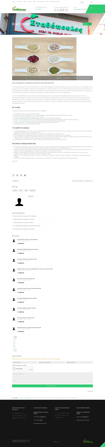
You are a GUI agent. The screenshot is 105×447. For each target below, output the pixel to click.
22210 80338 (37, 420)
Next (16, 349)
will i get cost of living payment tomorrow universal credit (37, 269)
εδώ (16, 161)
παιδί (26, 190)
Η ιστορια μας (19, 1)
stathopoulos (67, 78)
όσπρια (15, 190)
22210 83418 (38, 9)
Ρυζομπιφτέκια (18, 119)
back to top (90, 391)
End (15, 351)
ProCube (28, 441)
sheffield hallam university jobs (30, 249)
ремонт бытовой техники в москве (31, 288)
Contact (29, 1)
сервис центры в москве (29, 308)
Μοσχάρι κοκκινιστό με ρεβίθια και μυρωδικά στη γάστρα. (29, 116)
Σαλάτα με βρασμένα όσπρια (21, 122)
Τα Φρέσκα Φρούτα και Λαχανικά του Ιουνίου (23, 219)
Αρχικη (13, 1)
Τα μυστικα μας (40, 1)
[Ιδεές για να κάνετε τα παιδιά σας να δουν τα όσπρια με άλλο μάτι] (44, 58)
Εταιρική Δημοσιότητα (55, 1)
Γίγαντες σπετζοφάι (19, 121)
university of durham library (29, 259)
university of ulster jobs (28, 278)
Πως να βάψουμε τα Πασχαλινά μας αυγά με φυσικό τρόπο (26, 225)
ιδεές (21, 190)
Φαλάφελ (16, 118)
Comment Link (21, 243)
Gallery (25, 1)
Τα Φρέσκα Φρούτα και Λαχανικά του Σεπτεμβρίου (24, 216)
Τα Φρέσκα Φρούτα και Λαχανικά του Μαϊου (23, 222)
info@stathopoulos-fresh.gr (80, 9)
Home (21, 398)
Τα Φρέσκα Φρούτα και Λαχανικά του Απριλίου (24, 229)
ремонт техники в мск (28, 317)
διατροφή (32, 190)
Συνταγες (47, 1)
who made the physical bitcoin (30, 239)
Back (85, 24)
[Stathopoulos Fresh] (19, 8)
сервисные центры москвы (29, 298)
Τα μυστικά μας (78, 78)
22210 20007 (37, 417)
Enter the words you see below (19, 365)
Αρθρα (34, 1)
